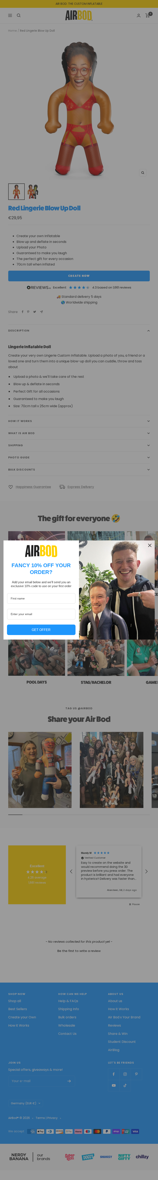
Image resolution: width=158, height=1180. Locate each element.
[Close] (150, 545)
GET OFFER (41, 630)
